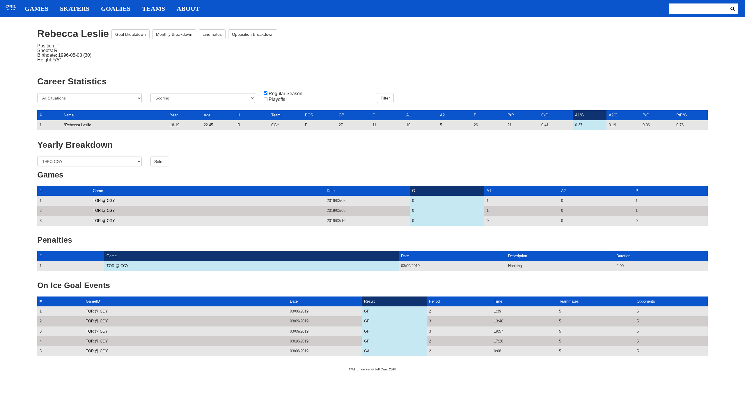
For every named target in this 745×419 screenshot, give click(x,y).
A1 (408, 115)
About (188, 9)
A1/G (579, 115)
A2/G (613, 115)
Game (98, 191)
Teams (153, 9)
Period (434, 301)
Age (207, 115)
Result (369, 301)
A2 (442, 115)
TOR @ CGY (104, 200)
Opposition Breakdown (253, 34)
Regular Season (285, 93)
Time (498, 301)
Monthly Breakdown (174, 34)
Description (517, 256)
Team (276, 115)
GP (341, 115)
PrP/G (681, 115)
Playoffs (277, 99)
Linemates (212, 34)
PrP (511, 115)
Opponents (646, 301)
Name (69, 115)
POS (309, 115)
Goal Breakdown (130, 34)
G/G (544, 115)
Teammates (569, 301)
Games (36, 9)
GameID (93, 301)
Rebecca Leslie (78, 125)
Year (174, 115)
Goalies (115, 9)
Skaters (74, 9)
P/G (646, 115)
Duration (623, 256)
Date (331, 191)
